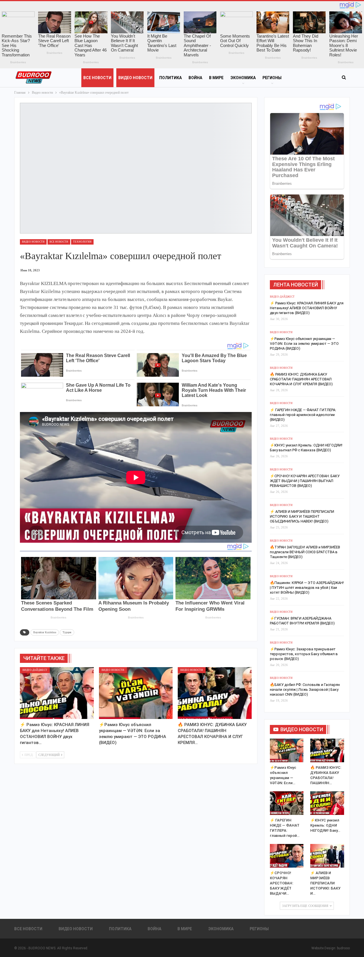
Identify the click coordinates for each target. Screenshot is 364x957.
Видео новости (135, 77)
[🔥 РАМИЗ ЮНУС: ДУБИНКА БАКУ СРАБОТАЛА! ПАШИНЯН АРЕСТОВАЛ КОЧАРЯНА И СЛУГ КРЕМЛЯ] (215, 693)
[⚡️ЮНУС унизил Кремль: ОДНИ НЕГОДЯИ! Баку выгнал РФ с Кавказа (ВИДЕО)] (327, 803)
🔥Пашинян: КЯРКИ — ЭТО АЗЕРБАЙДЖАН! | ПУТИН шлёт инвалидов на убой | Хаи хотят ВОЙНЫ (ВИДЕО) (307, 588)
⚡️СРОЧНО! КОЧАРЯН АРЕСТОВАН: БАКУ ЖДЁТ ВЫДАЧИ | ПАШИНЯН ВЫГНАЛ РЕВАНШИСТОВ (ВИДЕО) (305, 481)
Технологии (82, 241)
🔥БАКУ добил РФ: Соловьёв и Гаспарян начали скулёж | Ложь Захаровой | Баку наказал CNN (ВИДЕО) (305, 689)
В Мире (216, 77)
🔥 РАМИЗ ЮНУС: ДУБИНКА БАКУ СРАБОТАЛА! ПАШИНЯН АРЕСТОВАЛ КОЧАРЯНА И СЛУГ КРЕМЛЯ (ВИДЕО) (301, 379)
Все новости (97, 77)
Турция (67, 632)
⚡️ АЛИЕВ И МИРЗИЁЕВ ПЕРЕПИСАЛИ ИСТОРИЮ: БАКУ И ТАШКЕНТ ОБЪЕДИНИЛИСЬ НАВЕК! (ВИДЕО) (302, 516)
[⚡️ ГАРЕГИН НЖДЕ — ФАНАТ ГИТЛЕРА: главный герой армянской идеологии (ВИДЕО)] (287, 803)
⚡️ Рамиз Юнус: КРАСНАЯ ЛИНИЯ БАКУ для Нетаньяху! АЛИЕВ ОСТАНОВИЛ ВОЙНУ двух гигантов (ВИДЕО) (307, 308)
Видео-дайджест (34, 670)
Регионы (272, 77)
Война (195, 77)
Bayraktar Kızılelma (44, 632)
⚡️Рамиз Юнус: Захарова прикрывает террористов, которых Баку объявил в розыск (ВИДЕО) (304, 654)
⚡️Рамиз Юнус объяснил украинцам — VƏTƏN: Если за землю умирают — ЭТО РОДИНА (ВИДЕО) (304, 344)
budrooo (343, 948)
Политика (170, 77)
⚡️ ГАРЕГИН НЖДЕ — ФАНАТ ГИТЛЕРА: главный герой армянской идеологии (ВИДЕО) (303, 415)
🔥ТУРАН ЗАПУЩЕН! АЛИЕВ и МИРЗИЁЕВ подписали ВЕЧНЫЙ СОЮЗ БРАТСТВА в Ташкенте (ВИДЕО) (305, 552)
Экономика (243, 77)
